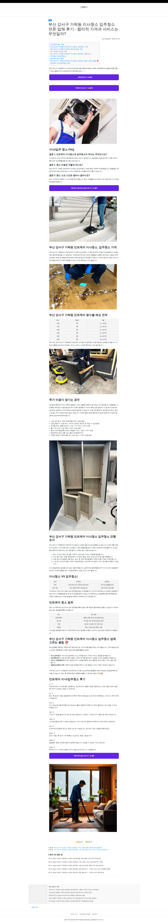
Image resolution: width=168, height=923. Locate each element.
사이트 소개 (73, 914)
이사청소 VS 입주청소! (58, 56)
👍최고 (79, 842)
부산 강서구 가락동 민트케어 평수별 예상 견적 (66, 49)
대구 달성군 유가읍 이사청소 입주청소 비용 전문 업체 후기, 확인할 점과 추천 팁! (71, 901)
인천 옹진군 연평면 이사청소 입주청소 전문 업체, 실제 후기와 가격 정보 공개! (70, 892)
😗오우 (88, 842)
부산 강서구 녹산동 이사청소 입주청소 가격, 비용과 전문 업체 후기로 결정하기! (78, 847)
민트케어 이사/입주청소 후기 (60, 63)
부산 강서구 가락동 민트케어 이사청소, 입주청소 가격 (69, 47)
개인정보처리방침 (84, 914)
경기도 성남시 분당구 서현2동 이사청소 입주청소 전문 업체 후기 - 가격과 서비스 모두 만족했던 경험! (79, 869)
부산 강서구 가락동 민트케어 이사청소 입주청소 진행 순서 (70, 54)
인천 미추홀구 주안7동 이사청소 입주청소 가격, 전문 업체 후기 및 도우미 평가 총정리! (72, 898)
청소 (50, 20)
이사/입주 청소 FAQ (57, 44)
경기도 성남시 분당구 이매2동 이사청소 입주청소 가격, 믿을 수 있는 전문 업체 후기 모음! (75, 862)
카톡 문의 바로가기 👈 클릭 (84, 88)
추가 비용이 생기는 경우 (58, 51)
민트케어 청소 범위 (57, 58)
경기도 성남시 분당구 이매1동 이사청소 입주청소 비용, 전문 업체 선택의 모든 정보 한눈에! (76, 865)
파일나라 (35, 907)
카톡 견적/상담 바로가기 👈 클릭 (84, 756)
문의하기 (95, 914)
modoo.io (101, 919)
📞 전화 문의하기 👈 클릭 (84, 77)
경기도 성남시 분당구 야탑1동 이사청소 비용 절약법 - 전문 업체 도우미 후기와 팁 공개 (74, 858)
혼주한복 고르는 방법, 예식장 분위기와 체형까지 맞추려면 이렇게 (67, 895)
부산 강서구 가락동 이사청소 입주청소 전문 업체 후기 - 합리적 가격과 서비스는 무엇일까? (74, 889)
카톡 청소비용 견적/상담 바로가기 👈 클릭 (84, 188)
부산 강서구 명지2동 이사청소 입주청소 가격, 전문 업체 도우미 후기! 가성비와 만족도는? (81, 849)
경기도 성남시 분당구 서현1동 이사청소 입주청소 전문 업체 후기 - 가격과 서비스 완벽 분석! (76, 872)
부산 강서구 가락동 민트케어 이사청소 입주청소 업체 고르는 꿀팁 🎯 (74, 61)
